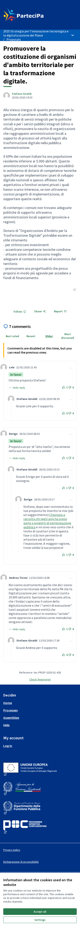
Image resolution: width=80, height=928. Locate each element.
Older (49, 336)
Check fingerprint (40, 679)
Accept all (40, 911)
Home (7, 703)
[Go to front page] (30, 14)
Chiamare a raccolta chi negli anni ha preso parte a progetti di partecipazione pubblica (47, 521)
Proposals (14, 39)
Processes (10, 710)
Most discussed (67, 336)
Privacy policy (11, 850)
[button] (17, 387)
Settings (40, 920)
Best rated (12, 336)
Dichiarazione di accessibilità (21, 862)
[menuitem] (40, 703)
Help (6, 725)
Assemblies (11, 718)
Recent (30, 336)
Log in (7, 746)
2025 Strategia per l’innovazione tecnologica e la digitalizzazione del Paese (36, 33)
